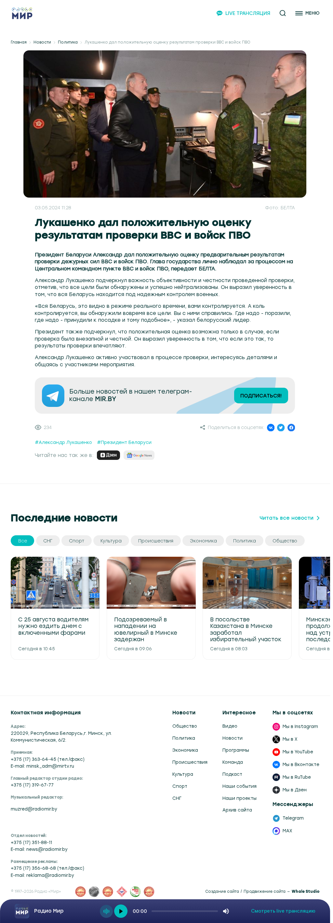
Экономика (185, 750)
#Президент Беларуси (124, 442)
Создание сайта (222, 892)
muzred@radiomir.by (34, 809)
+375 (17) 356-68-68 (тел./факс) (47, 868)
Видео (229, 726)
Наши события (239, 786)
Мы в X (290, 739)
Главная (19, 42)
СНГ (176, 798)
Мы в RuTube (297, 777)
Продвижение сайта (265, 892)
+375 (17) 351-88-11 (31, 842)
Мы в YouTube (298, 751)
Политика (68, 42)
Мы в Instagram (300, 726)
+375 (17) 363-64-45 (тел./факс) (48, 759)
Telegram (293, 818)
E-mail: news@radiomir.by (39, 849)
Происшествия (189, 762)
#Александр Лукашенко (63, 442)
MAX (287, 830)
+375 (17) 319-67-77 (32, 784)
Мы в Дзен (295, 789)
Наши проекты (239, 798)
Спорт (179, 786)
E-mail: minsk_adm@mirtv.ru (42, 766)
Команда (232, 762)
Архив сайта (237, 809)
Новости (42, 42)
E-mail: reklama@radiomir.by (42, 875)
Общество (184, 726)
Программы (235, 750)
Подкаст (232, 774)
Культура (182, 774)
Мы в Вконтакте (301, 764)
